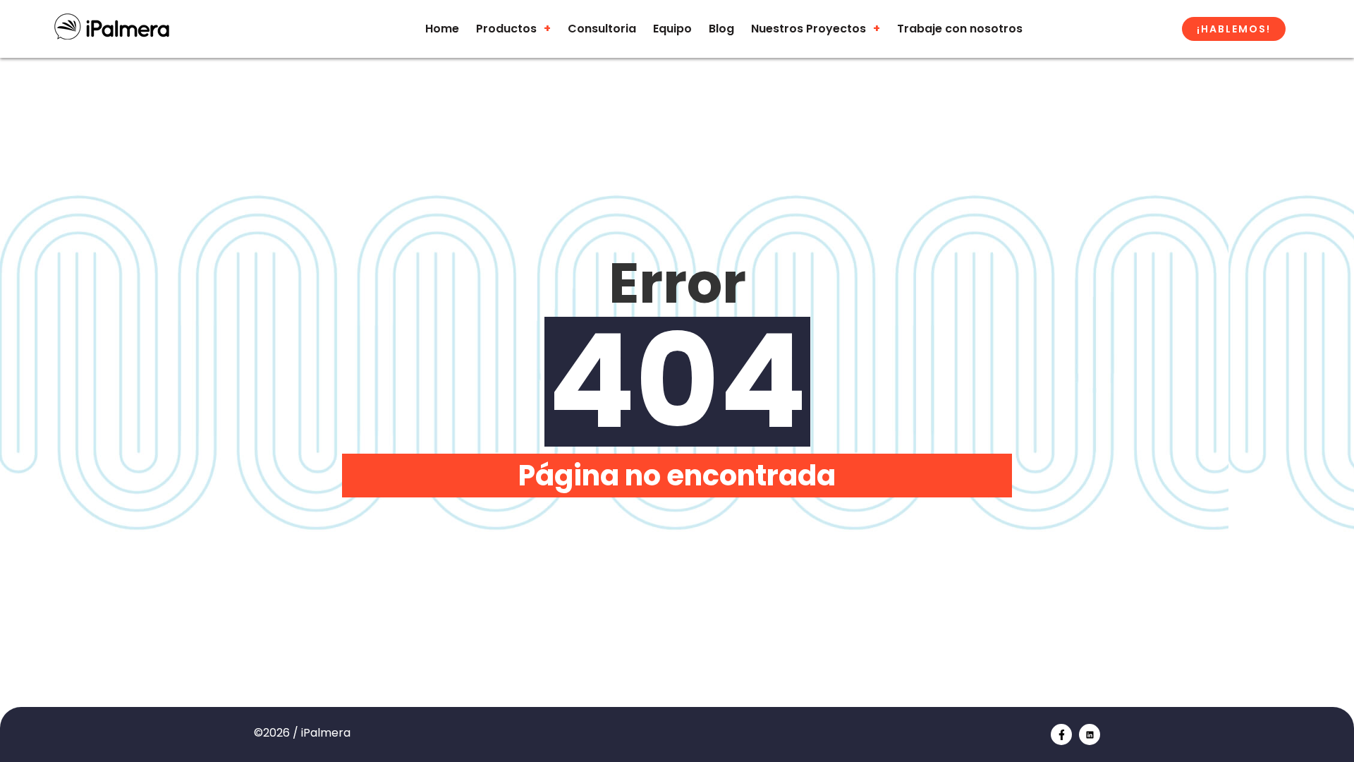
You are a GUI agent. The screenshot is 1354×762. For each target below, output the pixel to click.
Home (442, 28)
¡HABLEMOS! (1234, 29)
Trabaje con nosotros (960, 28)
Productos (506, 28)
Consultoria (602, 28)
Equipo (672, 28)
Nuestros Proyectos (808, 28)
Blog (721, 28)
